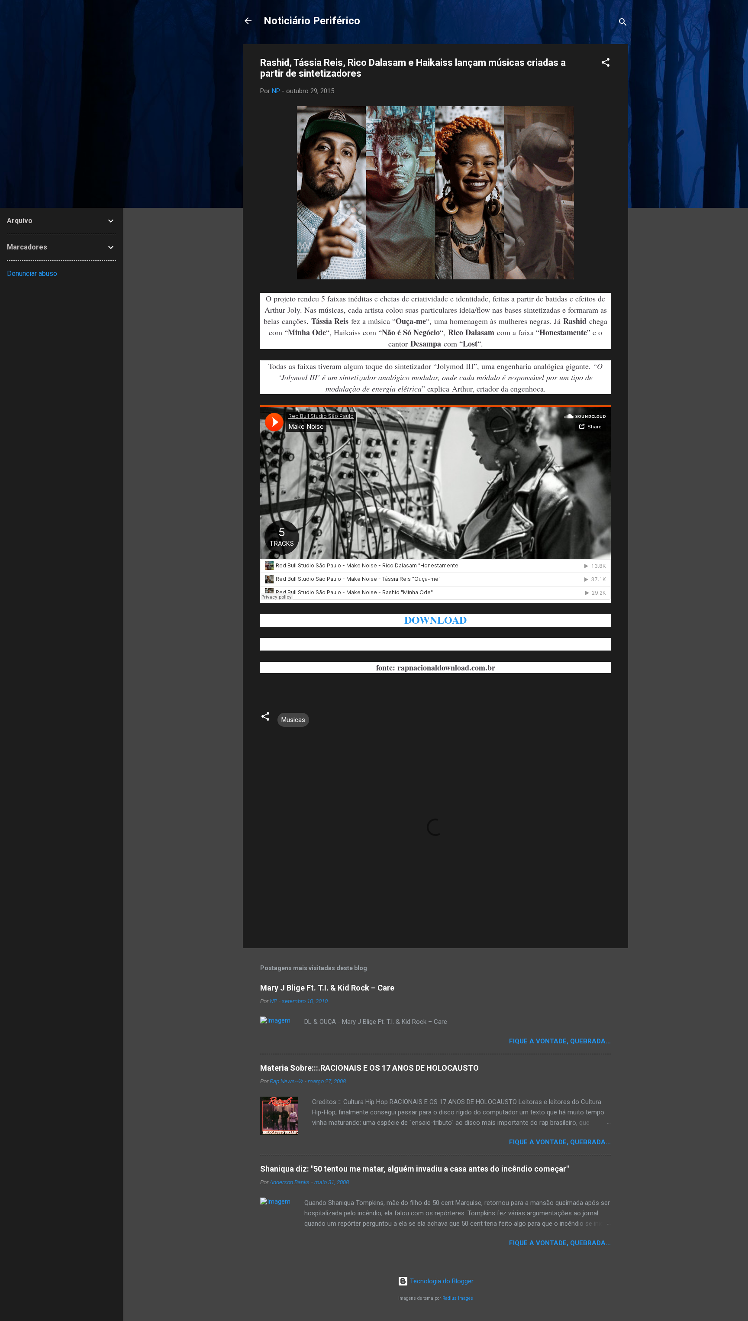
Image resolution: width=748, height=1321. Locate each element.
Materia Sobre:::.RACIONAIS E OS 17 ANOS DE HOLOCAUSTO (369, 1067)
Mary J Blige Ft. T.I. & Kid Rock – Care (327, 987)
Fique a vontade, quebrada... (560, 1041)
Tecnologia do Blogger (441, 1281)
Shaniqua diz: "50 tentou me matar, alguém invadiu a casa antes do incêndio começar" (414, 1168)
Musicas (293, 720)
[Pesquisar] (623, 23)
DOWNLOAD (435, 619)
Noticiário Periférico (312, 21)
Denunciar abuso (32, 273)
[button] (605, 64)
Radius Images (457, 1298)
